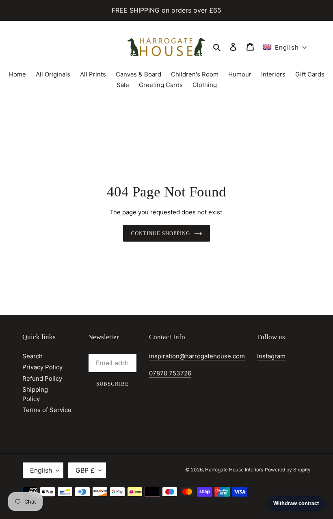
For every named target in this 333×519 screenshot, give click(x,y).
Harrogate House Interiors (234, 470)
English (41, 470)
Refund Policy (42, 378)
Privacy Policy (42, 367)
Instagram (271, 356)
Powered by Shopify (288, 470)
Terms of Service (46, 410)
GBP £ (85, 470)
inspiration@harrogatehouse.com (197, 356)
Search (32, 356)
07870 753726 (170, 373)
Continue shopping (160, 233)
